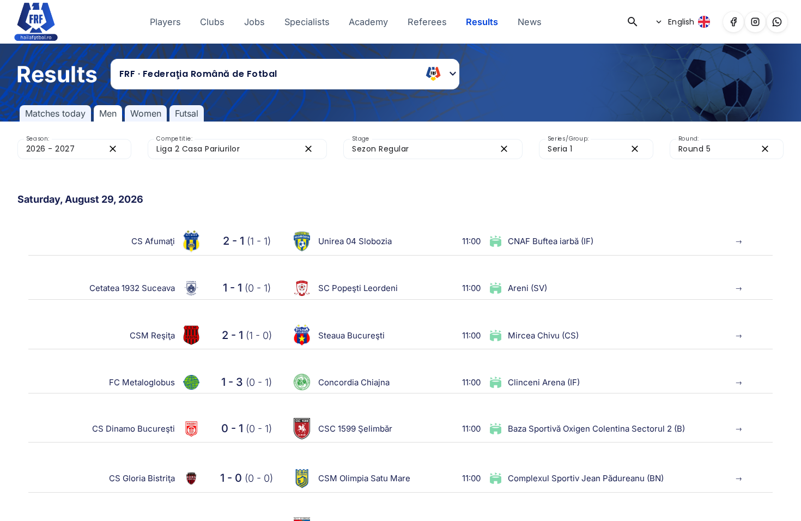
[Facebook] (733, 22)
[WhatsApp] (777, 22)
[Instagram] (755, 22)
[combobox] (268, 74)
